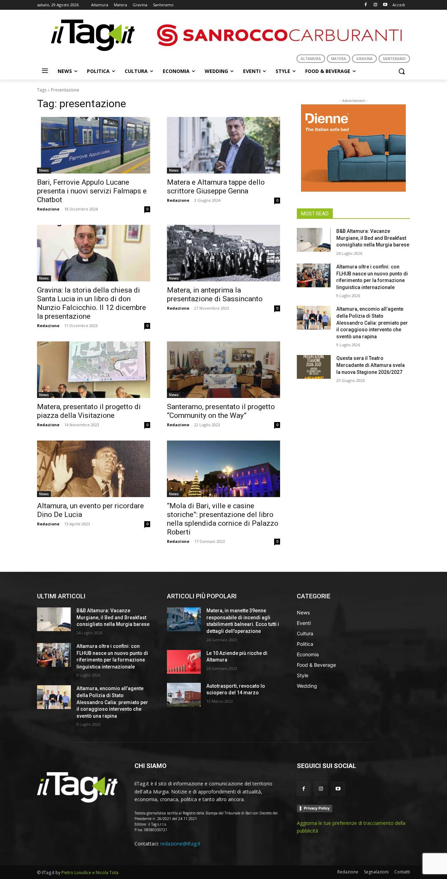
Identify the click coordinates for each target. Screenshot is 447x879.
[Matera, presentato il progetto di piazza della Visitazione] (93, 369)
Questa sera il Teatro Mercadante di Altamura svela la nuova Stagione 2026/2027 (370, 365)
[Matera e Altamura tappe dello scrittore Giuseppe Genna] (223, 145)
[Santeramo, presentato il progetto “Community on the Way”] (223, 369)
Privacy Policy (317, 808)
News (44, 170)
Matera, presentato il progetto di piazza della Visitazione (89, 411)
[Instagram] (375, 5)
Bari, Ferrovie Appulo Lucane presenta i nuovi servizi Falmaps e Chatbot (92, 191)
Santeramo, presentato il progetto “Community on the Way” (221, 411)
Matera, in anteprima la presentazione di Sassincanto (215, 294)
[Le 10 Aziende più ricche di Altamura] (184, 662)
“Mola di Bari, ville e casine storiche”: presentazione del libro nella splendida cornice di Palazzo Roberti (222, 519)
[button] (401, 71)
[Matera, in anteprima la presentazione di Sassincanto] (223, 253)
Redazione (48, 209)
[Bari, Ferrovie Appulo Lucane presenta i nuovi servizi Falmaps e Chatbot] (93, 145)
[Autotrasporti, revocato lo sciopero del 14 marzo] (184, 695)
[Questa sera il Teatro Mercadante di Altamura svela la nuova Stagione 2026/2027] (314, 367)
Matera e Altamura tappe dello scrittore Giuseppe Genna (216, 186)
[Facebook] (366, 5)
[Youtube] (385, 5)
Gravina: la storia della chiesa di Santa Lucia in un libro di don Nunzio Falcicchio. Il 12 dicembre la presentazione (91, 303)
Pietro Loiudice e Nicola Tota (89, 873)
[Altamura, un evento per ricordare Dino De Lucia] (93, 469)
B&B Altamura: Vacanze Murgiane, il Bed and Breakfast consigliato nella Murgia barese (372, 238)
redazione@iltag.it (180, 843)
